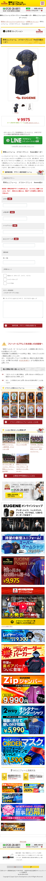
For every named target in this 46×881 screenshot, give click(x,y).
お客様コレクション (32, 22)
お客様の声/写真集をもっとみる (24, 476)
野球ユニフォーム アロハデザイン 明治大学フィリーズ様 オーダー (22, 468)
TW (15, 867)
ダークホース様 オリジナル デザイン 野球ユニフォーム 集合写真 (8, 468)
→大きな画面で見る (7, 626)
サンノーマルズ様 (21, 444)
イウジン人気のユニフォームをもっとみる (24, 422)
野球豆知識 (23, 842)
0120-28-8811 (24, 360)
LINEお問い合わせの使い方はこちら (23, 146)
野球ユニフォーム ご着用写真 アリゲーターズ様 (8, 447)
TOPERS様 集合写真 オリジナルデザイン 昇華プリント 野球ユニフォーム (36, 448)
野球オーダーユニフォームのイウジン (13, 22)
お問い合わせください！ (32, 123)
